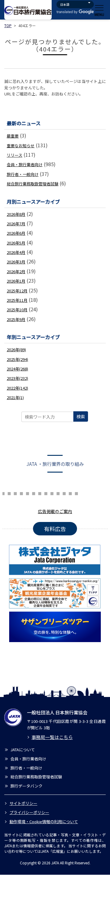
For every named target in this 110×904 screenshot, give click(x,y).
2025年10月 (17, 310)
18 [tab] (76, 493)
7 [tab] (9, 493)
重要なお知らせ (21, 145)
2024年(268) (17, 369)
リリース (14, 155)
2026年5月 (16, 243)
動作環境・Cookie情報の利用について (43, 821)
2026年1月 (16, 281)
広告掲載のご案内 (55, 511)
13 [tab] (46, 493)
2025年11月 (17, 300)
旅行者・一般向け (22, 174)
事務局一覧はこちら (52, 737)
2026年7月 (16, 224)
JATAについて (22, 749)
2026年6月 (16, 233)
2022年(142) (17, 388)
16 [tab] (64, 493)
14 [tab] (52, 493)
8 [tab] (15, 493)
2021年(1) (15, 397)
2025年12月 (17, 291)
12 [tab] (40, 493)
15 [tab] (58, 493)
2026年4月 (16, 252)
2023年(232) (17, 378)
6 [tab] (3, 493)
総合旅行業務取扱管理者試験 (32, 184)
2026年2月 (16, 271)
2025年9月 (16, 319)
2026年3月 (16, 262)
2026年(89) (16, 349)
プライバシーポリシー (29, 812)
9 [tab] (21, 493)
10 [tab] (27, 493)
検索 (80, 416)
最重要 (13, 136)
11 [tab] (34, 493)
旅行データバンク (26, 786)
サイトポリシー (23, 803)
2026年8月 (16, 214)
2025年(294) (17, 359)
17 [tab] (70, 493)
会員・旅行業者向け (24, 164)
